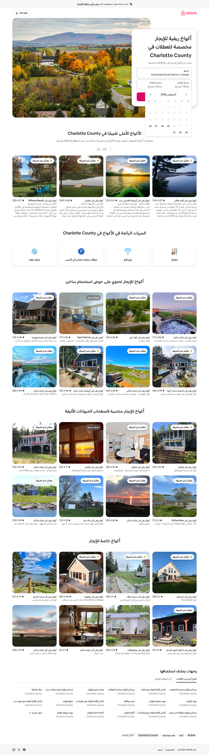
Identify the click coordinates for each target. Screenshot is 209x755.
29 (186, 132)
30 (180, 132)
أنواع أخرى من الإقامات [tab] (186, 678)
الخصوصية (170, 749)
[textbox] (178, 86)
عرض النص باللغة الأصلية (88, 4)
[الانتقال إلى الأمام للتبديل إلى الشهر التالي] (150, 95)
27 (156, 126)
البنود (159, 749)
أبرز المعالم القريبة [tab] (163, 678)
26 (162, 126)
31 (174, 132)
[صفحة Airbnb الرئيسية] (189, 13)
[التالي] (98, 149)
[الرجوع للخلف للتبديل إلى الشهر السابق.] (186, 95)
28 (150, 126)
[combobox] (164, 75)
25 (168, 126)
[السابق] (110, 149)
